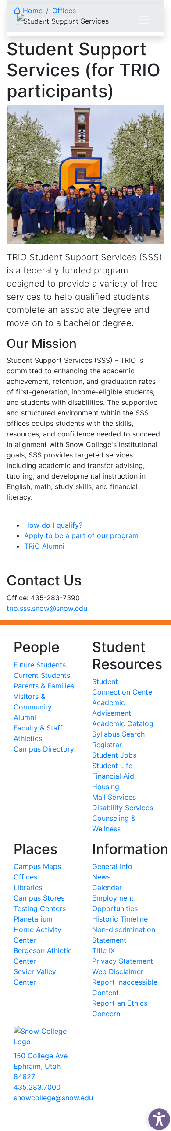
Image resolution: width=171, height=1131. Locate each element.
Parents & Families (44, 685)
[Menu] (144, 19)
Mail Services (114, 797)
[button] (157, 1117)
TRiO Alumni (44, 546)
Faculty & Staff (38, 727)
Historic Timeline (120, 919)
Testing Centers (40, 908)
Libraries (28, 887)
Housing (105, 786)
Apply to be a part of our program (81, 535)
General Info (112, 866)
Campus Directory (44, 749)
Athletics (28, 738)
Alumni (25, 717)
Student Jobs (114, 755)
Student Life (112, 765)
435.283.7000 (37, 1087)
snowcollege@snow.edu (53, 1097)
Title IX (103, 950)
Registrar (107, 744)
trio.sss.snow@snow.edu (47, 608)
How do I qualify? (53, 525)
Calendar (107, 887)
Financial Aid (113, 776)
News (101, 876)
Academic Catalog (122, 723)
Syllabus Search (118, 734)
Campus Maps (37, 866)
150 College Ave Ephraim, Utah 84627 (41, 1066)
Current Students (42, 675)
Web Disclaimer (117, 971)
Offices (25, 876)
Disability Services (122, 807)
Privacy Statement (122, 961)
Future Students (40, 664)
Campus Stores (39, 897)
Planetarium (33, 919)
